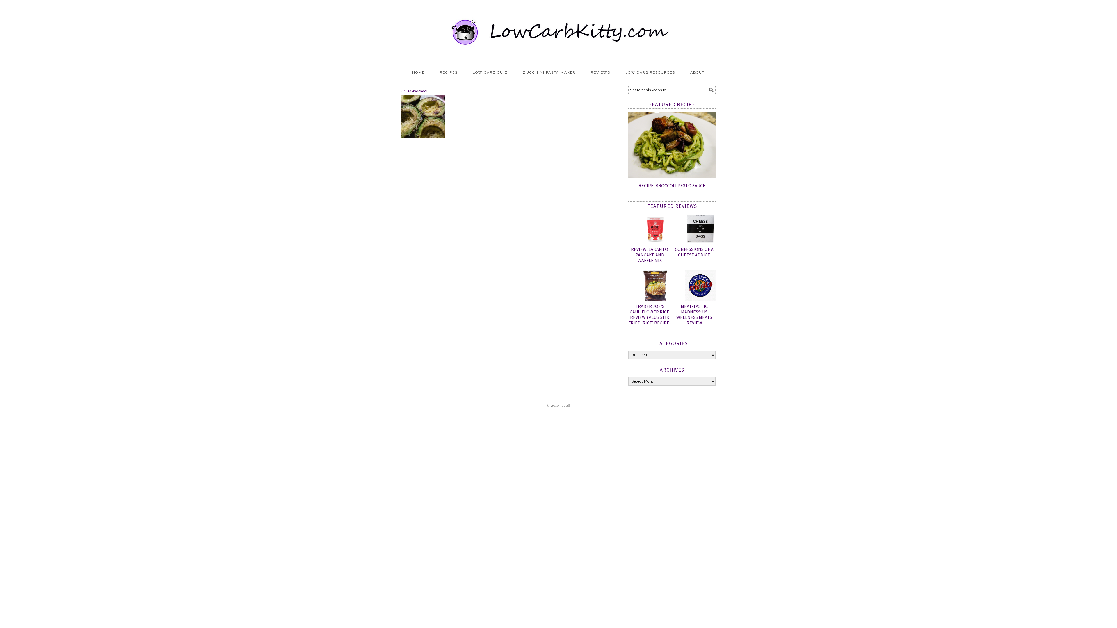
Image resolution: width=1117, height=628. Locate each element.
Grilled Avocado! (414, 91)
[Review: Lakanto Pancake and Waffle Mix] (655, 230)
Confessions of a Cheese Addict (694, 252)
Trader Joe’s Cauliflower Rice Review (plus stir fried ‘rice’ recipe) (649, 314)
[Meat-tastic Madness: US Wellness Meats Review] (700, 287)
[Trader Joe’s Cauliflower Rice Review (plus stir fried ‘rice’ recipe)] (655, 287)
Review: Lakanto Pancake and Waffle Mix (649, 254)
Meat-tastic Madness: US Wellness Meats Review (694, 314)
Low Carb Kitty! (558, 29)
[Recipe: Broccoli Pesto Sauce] (672, 176)
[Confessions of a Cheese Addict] (700, 230)
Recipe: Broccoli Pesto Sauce (671, 185)
